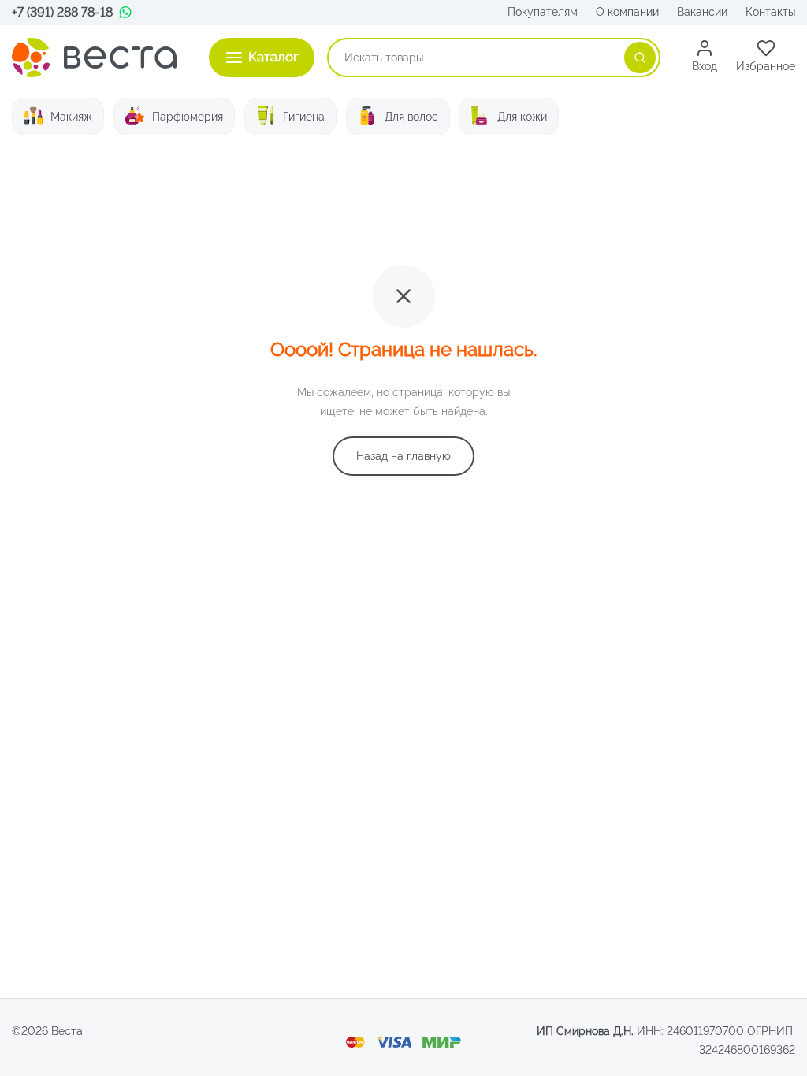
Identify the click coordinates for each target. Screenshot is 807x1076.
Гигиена (304, 116)
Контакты (770, 12)
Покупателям (543, 12)
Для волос (411, 116)
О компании (627, 12)
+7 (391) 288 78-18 (62, 12)
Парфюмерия (187, 116)
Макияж (71, 116)
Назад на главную (403, 456)
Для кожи (522, 116)
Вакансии (702, 12)
